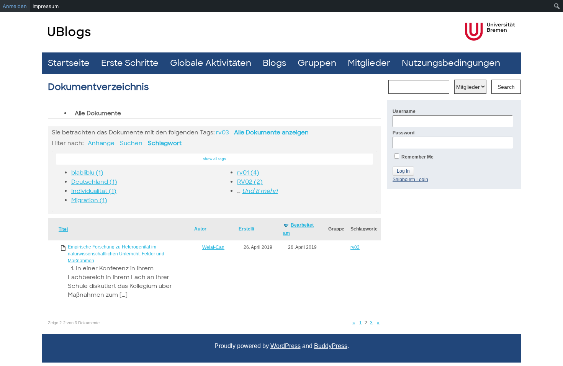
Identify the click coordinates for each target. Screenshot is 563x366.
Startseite (69, 63)
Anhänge (101, 143)
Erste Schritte (130, 63)
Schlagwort (165, 143)
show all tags (214, 159)
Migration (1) (89, 200)
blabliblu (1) (87, 172)
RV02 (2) (250, 182)
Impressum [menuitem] (46, 6)
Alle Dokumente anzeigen (271, 132)
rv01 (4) (248, 172)
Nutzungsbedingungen (451, 63)
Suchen (131, 143)
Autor (200, 229)
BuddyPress (330, 346)
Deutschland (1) (94, 182)
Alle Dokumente (98, 113)
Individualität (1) (93, 191)
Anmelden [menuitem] (15, 6)
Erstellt (246, 229)
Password (403, 133)
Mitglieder (369, 63)
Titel (63, 229)
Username (404, 111)
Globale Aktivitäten (210, 63)
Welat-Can (213, 247)
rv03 (222, 132)
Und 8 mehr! (260, 191)
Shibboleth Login (410, 179)
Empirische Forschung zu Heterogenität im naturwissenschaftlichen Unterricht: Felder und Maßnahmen (116, 253)
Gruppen (317, 63)
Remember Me (417, 157)
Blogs (274, 63)
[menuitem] (557, 6)
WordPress (285, 346)
